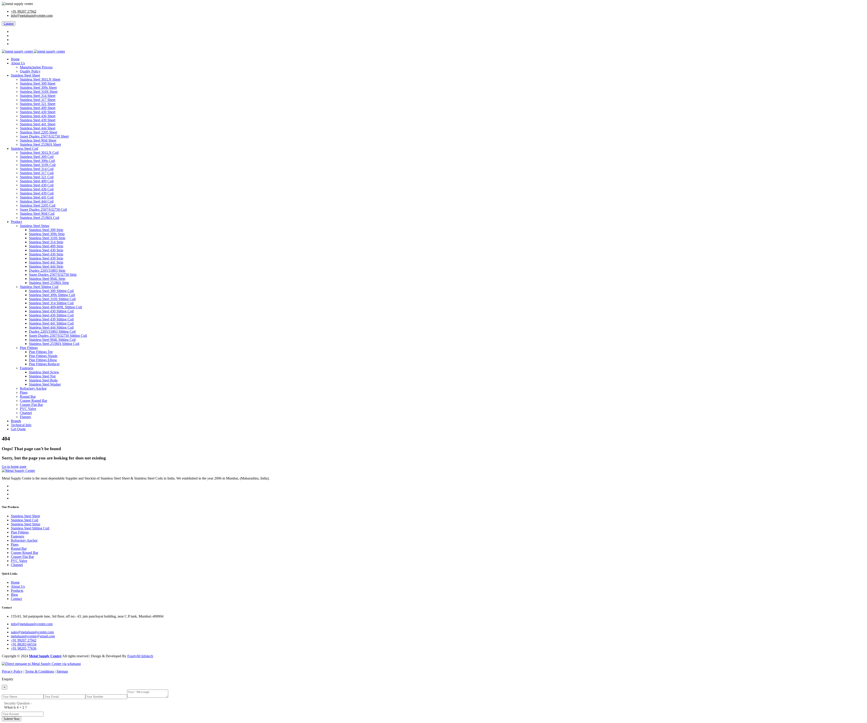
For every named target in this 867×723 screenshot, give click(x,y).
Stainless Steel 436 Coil (37, 189)
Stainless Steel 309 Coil (37, 157)
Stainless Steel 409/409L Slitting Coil (55, 307)
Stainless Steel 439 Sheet (37, 120)
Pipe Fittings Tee (41, 352)
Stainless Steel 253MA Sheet (40, 144)
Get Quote (18, 429)
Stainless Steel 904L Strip (47, 279)
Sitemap (62, 671)
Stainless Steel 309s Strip (47, 234)
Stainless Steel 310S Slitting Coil (52, 299)
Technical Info (21, 425)
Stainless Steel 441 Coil (37, 197)
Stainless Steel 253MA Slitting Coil (54, 344)
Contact (16, 599)
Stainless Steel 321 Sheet (37, 104)
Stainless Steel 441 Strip (46, 262)
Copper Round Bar (33, 400)
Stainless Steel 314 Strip (46, 242)
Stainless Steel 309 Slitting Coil (51, 291)
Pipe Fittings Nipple (43, 356)
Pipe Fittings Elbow (43, 360)
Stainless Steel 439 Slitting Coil (51, 319)
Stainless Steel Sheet (25, 75)
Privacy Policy (12, 671)
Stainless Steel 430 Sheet (37, 112)
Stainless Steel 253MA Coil (39, 218)
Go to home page (14, 466)
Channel (26, 413)
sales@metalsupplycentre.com (32, 632)
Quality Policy (30, 71)
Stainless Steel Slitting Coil (39, 287)
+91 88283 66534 (23, 644)
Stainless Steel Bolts (43, 380)
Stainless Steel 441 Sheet (37, 124)
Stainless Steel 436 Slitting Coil (51, 315)
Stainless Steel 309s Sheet (38, 87)
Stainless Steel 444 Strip (46, 266)
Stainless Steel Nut (42, 376)
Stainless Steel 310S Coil (38, 165)
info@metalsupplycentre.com (32, 15)
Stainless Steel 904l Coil (37, 213)
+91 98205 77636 (23, 648)
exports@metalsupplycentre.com (34, 628)
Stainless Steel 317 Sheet (37, 100)
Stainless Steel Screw (44, 372)
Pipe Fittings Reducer (44, 364)
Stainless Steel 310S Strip (47, 238)
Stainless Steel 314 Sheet (37, 96)
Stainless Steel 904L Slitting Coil (52, 340)
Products (17, 590)
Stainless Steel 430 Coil (37, 185)
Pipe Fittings (29, 348)
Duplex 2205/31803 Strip (47, 270)
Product (16, 222)
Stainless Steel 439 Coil (37, 193)
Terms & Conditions (39, 671)
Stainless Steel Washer (45, 384)
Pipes (24, 392)
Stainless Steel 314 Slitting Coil (51, 303)
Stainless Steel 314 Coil (37, 169)
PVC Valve (28, 409)
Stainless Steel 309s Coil (37, 161)
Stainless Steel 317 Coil (37, 173)
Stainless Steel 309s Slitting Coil (52, 295)
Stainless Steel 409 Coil (37, 181)
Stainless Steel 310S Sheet (38, 92)
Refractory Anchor (33, 388)
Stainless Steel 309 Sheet (37, 83)
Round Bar (28, 396)
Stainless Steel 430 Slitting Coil (51, 311)
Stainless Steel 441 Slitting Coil (51, 323)
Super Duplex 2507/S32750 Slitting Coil (58, 335)
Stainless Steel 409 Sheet (37, 108)
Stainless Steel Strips (34, 226)
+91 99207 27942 (23, 11)
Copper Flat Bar (31, 405)
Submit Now (11, 719)
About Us (18, 63)
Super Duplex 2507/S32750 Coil (43, 209)
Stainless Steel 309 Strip (46, 230)
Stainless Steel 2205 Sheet (38, 132)
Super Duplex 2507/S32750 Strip (53, 274)
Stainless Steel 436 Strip (46, 254)
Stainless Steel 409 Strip (46, 246)
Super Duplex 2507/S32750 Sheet (44, 136)
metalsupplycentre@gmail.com (33, 636)
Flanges (25, 417)
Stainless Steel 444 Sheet (37, 128)
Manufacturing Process (36, 67)
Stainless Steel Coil (24, 148)
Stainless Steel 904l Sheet (38, 140)
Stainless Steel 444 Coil (37, 201)
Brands (16, 421)
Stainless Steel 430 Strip (46, 250)
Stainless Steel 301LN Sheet (40, 79)
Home (15, 59)
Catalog (9, 23)
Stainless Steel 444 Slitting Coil (51, 327)
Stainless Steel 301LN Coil (39, 152)
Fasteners (26, 368)
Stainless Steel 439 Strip (46, 258)
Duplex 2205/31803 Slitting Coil (52, 331)
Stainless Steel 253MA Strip (49, 283)
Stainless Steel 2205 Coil (37, 205)
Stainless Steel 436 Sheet (37, 116)
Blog (14, 595)
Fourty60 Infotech (140, 656)
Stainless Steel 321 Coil (37, 177)
